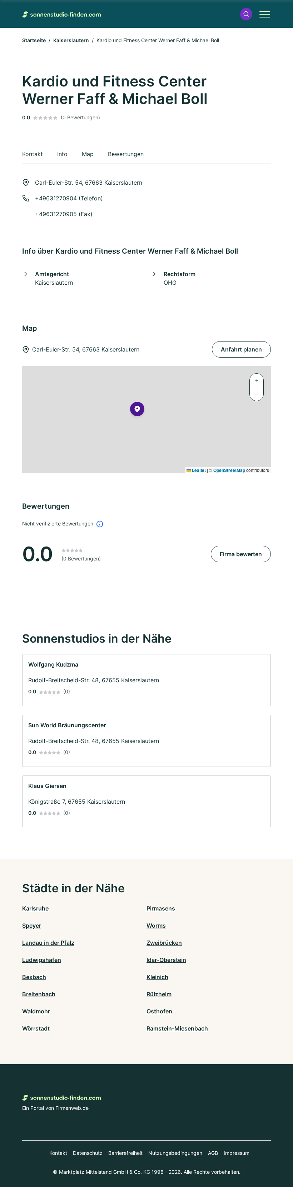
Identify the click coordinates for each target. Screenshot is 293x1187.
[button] (246, 14)
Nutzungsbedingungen (175, 1153)
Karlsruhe (35, 908)
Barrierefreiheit (125, 1153)
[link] (146, 680)
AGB (213, 1153)
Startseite (34, 40)
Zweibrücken (164, 942)
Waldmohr (36, 1011)
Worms (156, 925)
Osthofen (159, 1011)
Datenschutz (88, 1153)
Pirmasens (160, 908)
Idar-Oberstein (166, 959)
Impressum (236, 1153)
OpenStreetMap (229, 470)
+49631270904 (56, 198)
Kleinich (157, 977)
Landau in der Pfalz (48, 942)
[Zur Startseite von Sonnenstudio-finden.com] (61, 14)
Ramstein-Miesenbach (177, 1028)
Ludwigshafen (41, 959)
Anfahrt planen (241, 349)
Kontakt (58, 1153)
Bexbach (34, 977)
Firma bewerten (241, 554)
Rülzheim (159, 994)
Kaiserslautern (71, 40)
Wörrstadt (36, 1028)
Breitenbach (38, 994)
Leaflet (198, 470)
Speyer (31, 925)
